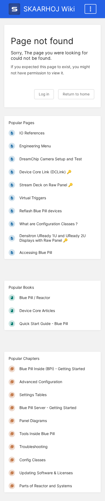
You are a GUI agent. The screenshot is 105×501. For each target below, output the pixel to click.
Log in (44, 94)
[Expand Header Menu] (90, 9)
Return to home (76, 94)
